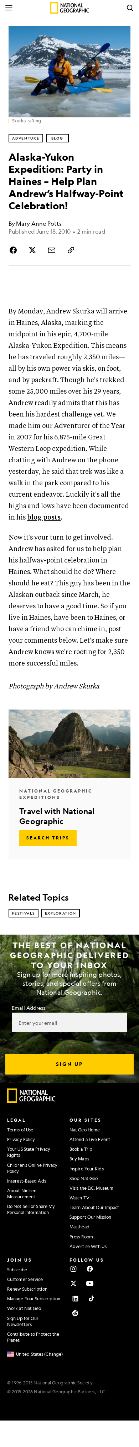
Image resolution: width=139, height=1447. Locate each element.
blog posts (44, 517)
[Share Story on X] (32, 250)
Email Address (28, 1007)
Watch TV (79, 1197)
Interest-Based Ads (26, 1181)
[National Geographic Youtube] (90, 1283)
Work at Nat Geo (24, 1308)
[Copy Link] (71, 250)
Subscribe (17, 1269)
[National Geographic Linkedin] (75, 1298)
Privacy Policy (21, 1139)
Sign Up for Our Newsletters (23, 1321)
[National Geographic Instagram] (73, 1269)
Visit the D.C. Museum (91, 1188)
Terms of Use (20, 1129)
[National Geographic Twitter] (73, 1283)
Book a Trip (81, 1149)
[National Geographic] (69, 8)
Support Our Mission (90, 1217)
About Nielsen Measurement (21, 1193)
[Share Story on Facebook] (14, 250)
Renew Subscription (27, 1289)
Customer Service (25, 1279)
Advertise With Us (88, 1246)
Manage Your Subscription (33, 1298)
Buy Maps (79, 1158)
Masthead (79, 1226)
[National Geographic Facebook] (90, 1269)
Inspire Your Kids (87, 1168)
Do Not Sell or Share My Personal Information (31, 1209)
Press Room (81, 1236)
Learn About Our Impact (94, 1207)
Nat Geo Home (85, 1129)
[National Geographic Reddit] (75, 1313)
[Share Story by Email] (51, 250)
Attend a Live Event (90, 1139)
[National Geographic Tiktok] (91, 1298)
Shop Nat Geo (84, 1178)
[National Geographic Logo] (31, 1101)
